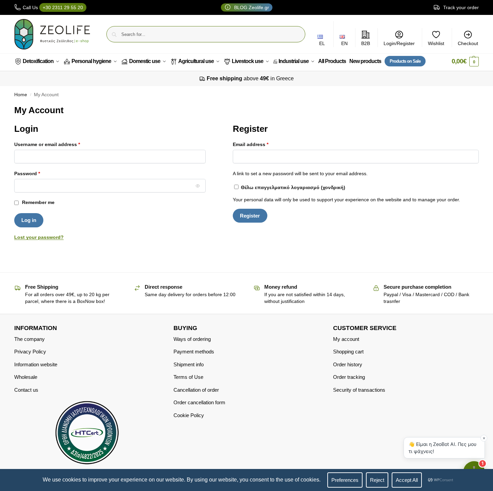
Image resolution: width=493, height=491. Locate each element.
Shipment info (188, 364)
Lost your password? (39, 237)
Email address (261, 144)
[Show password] (197, 186)
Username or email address (57, 144)
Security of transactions (359, 390)
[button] (465, 61)
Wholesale (25, 377)
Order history (347, 364)
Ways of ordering (192, 339)
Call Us (53, 7)
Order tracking (349, 377)
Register (250, 216)
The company (29, 339)
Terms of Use (188, 377)
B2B (365, 43)
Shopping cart (348, 351)
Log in (28, 220)
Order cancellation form (199, 402)
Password (37, 173)
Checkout (468, 43)
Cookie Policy (188, 415)
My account (346, 339)
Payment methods (193, 351)
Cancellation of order (196, 390)
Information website (35, 364)
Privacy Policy (30, 351)
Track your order (460, 7)
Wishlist (436, 43)
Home (20, 94)
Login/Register (399, 43)
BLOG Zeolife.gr (251, 7)
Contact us (26, 390)
